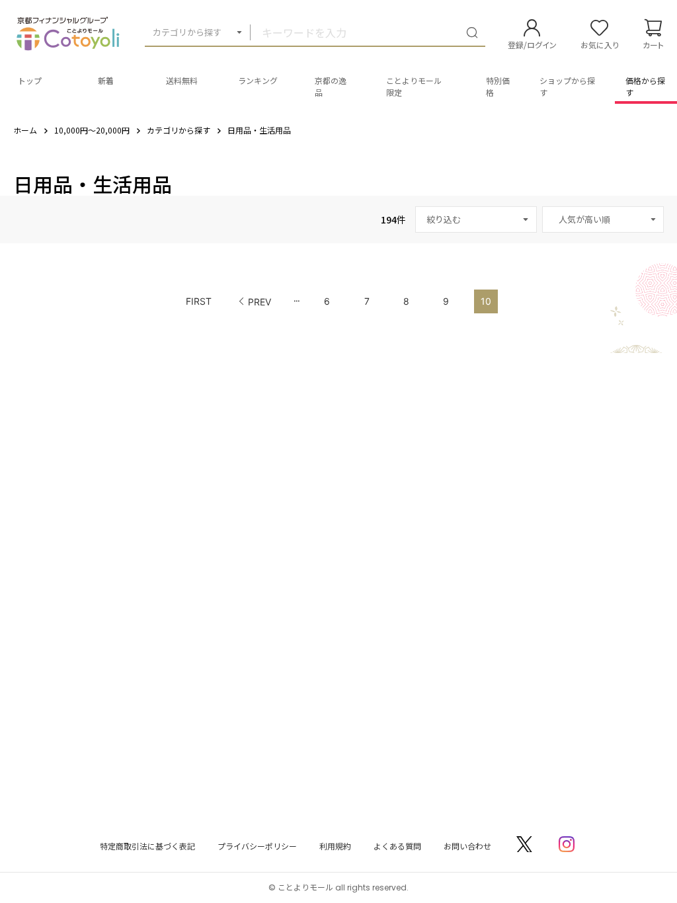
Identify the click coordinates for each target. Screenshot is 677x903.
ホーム (25, 130)
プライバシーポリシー (257, 845)
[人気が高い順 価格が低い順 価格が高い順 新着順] (603, 219)
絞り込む (443, 219)
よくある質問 (397, 845)
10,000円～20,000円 (92, 130)
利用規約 (335, 845)
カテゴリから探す (187, 32)
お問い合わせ (467, 845)
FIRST (199, 301)
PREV (259, 301)
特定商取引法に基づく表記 (147, 845)
